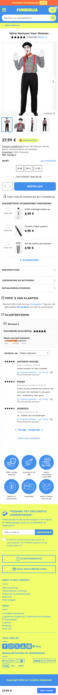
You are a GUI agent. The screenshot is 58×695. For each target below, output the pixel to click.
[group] (7, 124)
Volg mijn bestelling (31, 568)
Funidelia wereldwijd (13, 613)
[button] (53, 82)
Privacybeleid (9, 619)
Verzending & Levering (14, 590)
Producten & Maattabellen (16, 593)
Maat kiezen (46, 690)
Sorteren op (11, 353)
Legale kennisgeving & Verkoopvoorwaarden (26, 616)
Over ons (7, 628)
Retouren (7, 596)
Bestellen (35, 186)
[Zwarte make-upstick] (18, 230)
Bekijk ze (42, 37)
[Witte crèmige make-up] (18, 213)
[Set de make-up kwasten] (18, 247)
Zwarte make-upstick (36, 226)
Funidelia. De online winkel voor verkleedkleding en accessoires (27, 9)
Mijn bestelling (10, 587)
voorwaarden (13, 542)
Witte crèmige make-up (37, 209)
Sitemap (6, 625)
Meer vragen (9, 599)
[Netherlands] (5, 646)
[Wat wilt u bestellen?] (4, 10)
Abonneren (44, 532)
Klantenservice (31, 558)
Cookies (6, 622)
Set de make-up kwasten (38, 243)
